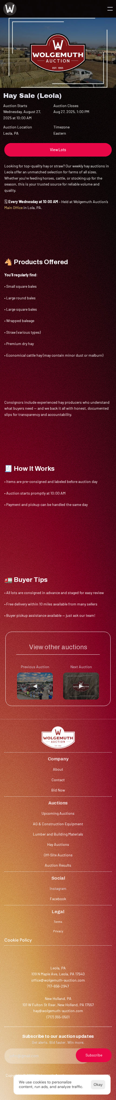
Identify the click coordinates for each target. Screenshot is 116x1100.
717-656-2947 (58, 986)
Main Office (13, 207)
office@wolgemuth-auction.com (58, 980)
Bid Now (58, 790)
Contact (58, 779)
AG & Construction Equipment (58, 823)
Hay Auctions (58, 844)
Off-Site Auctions (58, 855)
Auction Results (58, 865)
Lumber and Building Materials (58, 834)
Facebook (58, 898)
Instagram (58, 888)
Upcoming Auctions (58, 813)
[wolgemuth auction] (10, 9)
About (58, 769)
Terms (58, 921)
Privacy (58, 931)
